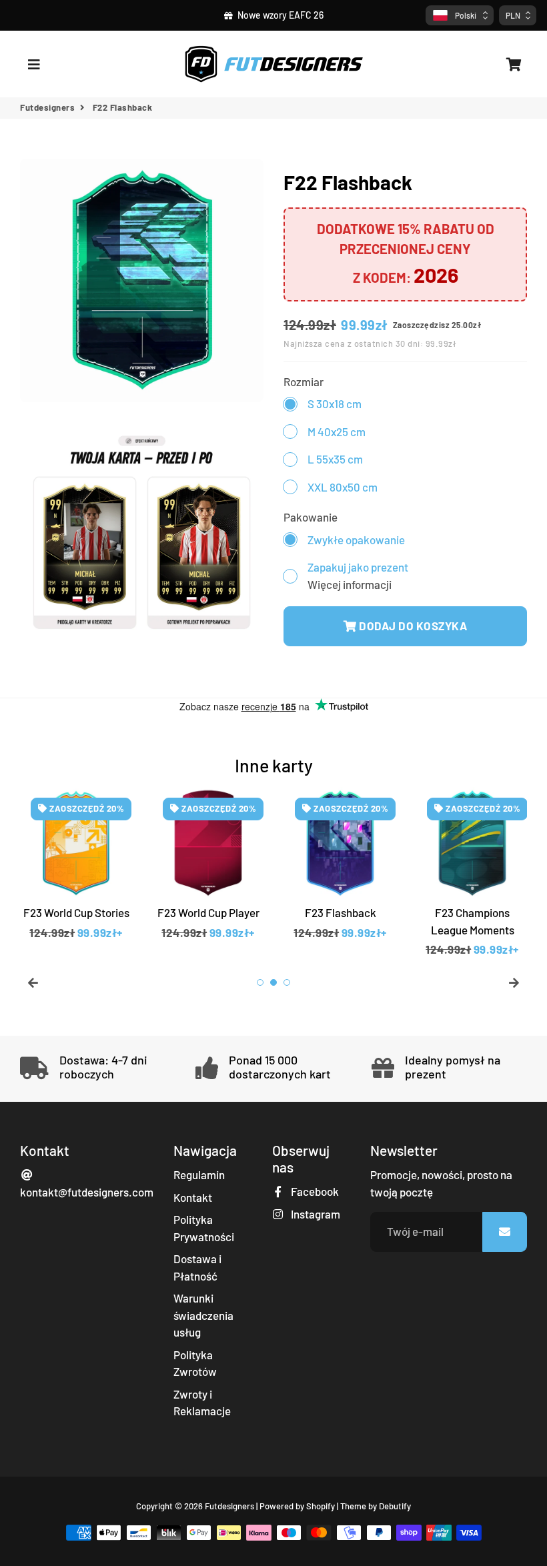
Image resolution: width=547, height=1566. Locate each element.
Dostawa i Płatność (197, 1267)
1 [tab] (260, 982)
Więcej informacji (350, 584)
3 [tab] (287, 982)
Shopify (320, 1506)
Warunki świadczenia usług (203, 1315)
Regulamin (199, 1174)
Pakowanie (311, 517)
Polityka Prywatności (203, 1228)
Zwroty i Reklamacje (202, 1402)
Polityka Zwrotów (195, 1363)
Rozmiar (304, 381)
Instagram (314, 1214)
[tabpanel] (76, 872)
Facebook (314, 1191)
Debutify (395, 1506)
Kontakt (192, 1197)
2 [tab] (273, 982)
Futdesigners (47, 107)
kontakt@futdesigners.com (86, 1192)
